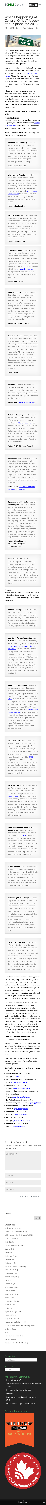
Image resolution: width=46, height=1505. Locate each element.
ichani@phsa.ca (19, 1076)
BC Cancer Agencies (24, 423)
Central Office (21, 28)
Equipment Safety (11, 1256)
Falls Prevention (10, 1259)
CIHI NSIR (22, 835)
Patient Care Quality (12, 1301)
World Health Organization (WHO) (20, 1403)
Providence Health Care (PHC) (15, 1322)
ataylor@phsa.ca (19, 1126)
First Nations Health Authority (15, 1266)
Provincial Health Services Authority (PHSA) (20, 1325)
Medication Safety (11, 1287)
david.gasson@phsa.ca (21, 1088)
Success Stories (10, 1339)
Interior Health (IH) (11, 1273)
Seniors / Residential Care (14, 1336)
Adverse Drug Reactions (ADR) (16, 1232)
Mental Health (10, 1291)
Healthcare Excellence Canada (18, 1390)
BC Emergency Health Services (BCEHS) (19, 1235)
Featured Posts (32, 28)
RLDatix (9, 1393)
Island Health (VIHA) (12, 1277)
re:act (7, 1332)
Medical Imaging (10, 1284)
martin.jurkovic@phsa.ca (21, 1097)
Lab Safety (8, 1280)
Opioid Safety (9, 1298)
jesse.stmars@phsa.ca (22, 1120)
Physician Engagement (13, 1311)
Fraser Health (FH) (11, 1270)
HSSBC (30, 757)
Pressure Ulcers (10, 1315)
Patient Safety (10, 1304)
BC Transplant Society (25, 269)
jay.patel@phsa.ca (34, 1103)
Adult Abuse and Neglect (13, 1228)
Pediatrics (8, 1308)
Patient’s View (13, 796)
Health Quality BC (13, 1380)
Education (8, 1252)
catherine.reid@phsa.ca (22, 1114)
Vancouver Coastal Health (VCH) (16, 1343)
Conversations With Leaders (15, 1245)
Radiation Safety (10, 1329)
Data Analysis (9, 1249)
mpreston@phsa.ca (21, 1109)
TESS (10, 699)
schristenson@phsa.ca (19, 1082)
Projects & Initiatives (12, 1318)
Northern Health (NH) (12, 1294)
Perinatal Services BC (26, 402)
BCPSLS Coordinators (12, 1238)
